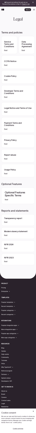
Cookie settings (18, 428)
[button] (5, 291)
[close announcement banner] (33, 2)
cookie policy (17, 422)
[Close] (33, 411)
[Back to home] (3, 10)
